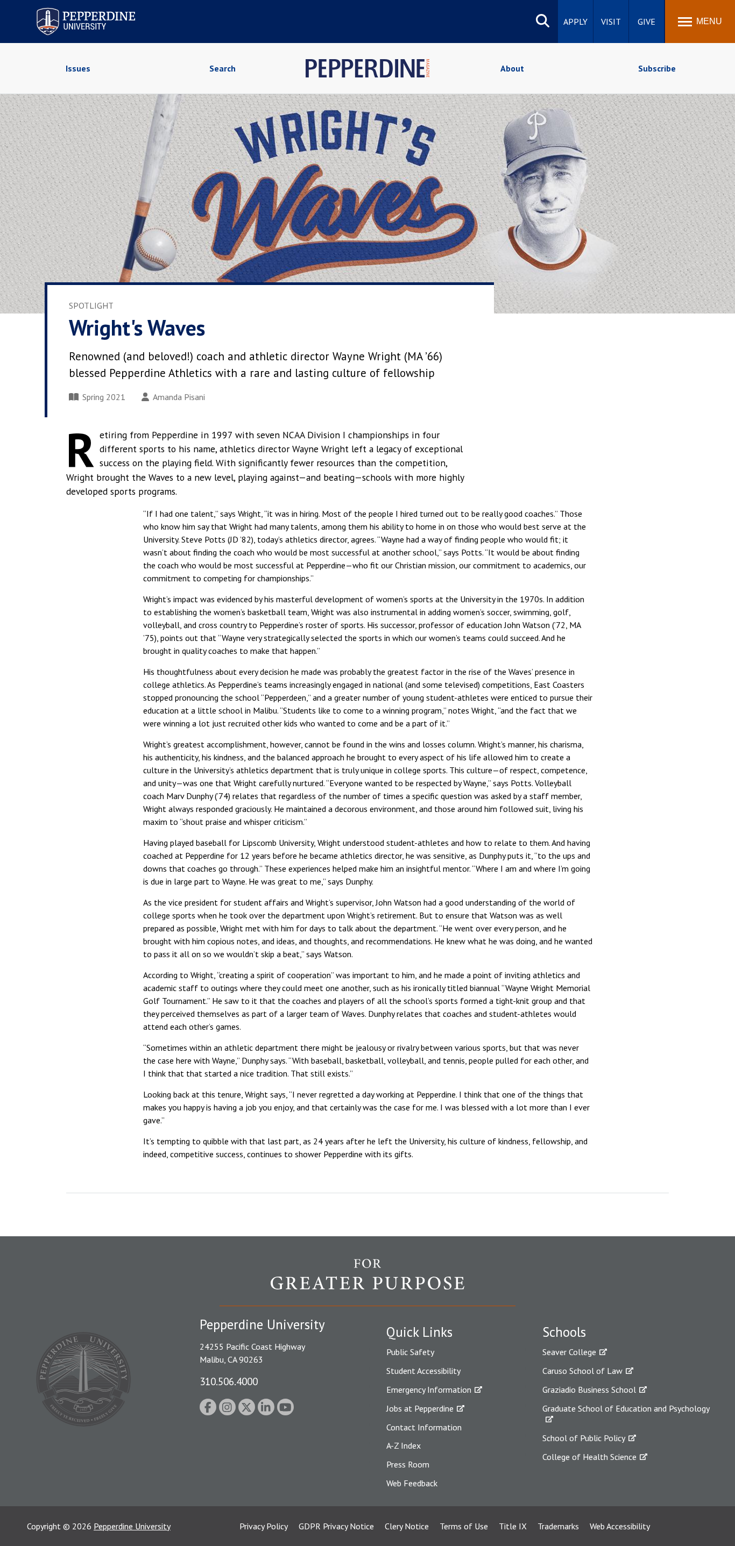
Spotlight (91, 305)
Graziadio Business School (589, 1389)
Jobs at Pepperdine (420, 1408)
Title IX (513, 1526)
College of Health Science (589, 1456)
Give (646, 21)
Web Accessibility (620, 1526)
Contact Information (424, 1427)
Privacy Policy (263, 1526)
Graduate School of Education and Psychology (626, 1408)
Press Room (407, 1464)
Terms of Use (464, 1526)
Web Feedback (411, 1483)
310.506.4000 (229, 1381)
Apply (575, 21)
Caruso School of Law (582, 1370)
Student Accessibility (423, 1370)
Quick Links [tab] (419, 1332)
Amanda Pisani (179, 396)
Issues (78, 68)
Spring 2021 (103, 396)
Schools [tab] (564, 1332)
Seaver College (569, 1351)
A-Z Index (403, 1445)
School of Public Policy (583, 1438)
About (512, 68)
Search (222, 68)
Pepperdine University (73, 10)
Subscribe (657, 68)
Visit (611, 21)
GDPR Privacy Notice (336, 1526)
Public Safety (410, 1351)
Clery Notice (407, 1526)
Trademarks (558, 1526)
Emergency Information (428, 1389)
